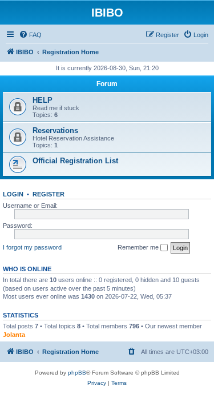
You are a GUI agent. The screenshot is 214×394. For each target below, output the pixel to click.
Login (13, 194)
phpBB (77, 372)
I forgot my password (32, 247)
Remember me (139, 247)
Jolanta (14, 334)
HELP (43, 100)
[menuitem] (30, 35)
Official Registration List (75, 160)
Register (48, 194)
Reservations (55, 130)
